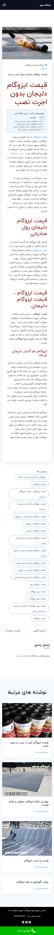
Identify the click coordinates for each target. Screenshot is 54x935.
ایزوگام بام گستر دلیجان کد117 (29, 129)
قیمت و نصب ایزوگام (36, 860)
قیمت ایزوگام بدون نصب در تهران (30, 516)
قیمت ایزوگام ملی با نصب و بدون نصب (29, 744)
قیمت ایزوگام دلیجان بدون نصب (30, 563)
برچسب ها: (42, 471)
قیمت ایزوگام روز (38, 584)
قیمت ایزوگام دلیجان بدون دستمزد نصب (30, 553)
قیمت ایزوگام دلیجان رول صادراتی (29, 124)
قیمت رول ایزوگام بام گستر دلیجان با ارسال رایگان (30, 608)
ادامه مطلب (42, 752)
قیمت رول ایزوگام (38, 599)
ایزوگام (41, 65)
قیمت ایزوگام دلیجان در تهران (32, 570)
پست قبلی (39, 631)
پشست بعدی (13, 631)
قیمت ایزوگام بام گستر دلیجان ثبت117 (31, 506)
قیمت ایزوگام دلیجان (36, 531)
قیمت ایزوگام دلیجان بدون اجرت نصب (28, 121)
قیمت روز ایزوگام (38, 591)
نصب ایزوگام (17, 153)
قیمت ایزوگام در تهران (35, 523)
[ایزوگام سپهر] (45, 5)
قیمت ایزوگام (31, 65)
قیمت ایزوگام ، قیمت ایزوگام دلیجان (27, 126)
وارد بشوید (21, 656)
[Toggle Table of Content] (41, 117)
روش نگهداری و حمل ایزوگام (32, 882)
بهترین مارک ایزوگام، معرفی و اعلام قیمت (28, 803)
